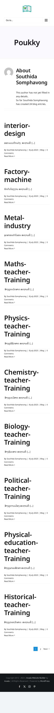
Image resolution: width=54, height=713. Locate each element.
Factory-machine (17, 175)
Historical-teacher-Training (20, 604)
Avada (7, 680)
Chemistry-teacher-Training (21, 380)
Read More (8, 156)
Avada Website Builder (35, 677)
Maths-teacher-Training (17, 271)
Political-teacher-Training (17, 488)
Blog (42, 149)
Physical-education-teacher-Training (21, 546)
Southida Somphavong (17, 149)
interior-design (17, 129)
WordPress (45, 680)
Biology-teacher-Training (17, 434)
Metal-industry (17, 221)
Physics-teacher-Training (17, 325)
